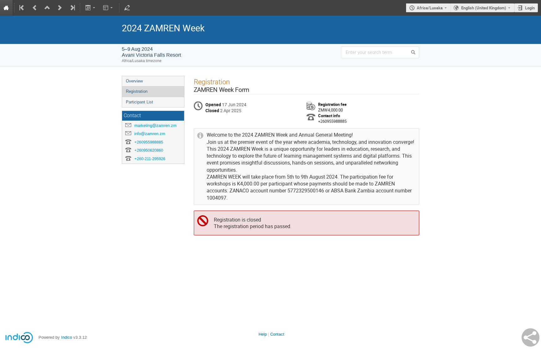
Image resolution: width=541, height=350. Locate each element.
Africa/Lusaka (430, 8)
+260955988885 (148, 142)
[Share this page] (530, 337)
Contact (277, 334)
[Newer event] (60, 8)
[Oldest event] (22, 8)
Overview (134, 81)
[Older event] (34, 8)
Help (263, 334)
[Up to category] (47, 8)
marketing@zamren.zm (155, 125)
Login (530, 8)
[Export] (91, 8)
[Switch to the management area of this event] (127, 8)
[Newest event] (72, 8)
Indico (66, 337)
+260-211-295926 (149, 158)
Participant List (139, 102)
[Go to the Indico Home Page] (6, 8)
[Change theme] (108, 8)
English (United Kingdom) (483, 8)
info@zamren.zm (149, 133)
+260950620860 (148, 150)
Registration (136, 91)
